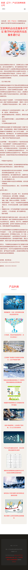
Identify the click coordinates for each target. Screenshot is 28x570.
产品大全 (13, 21)
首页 (9, 21)
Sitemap (14, 561)
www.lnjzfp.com (18, 555)
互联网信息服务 (9, 557)
